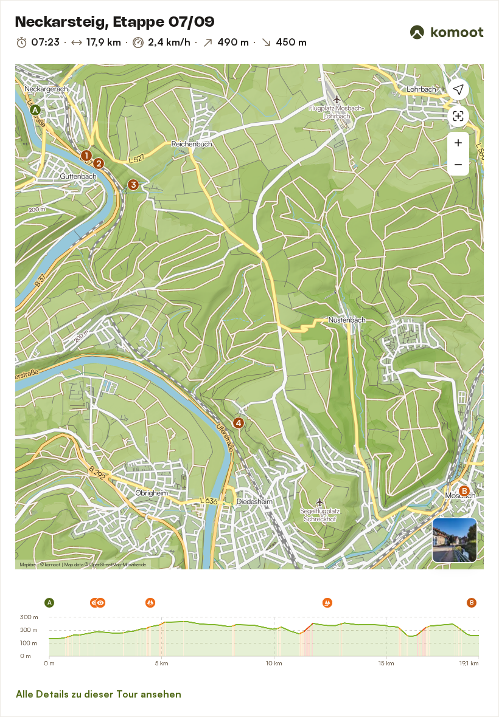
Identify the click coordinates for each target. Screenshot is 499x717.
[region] (249, 316)
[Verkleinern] (458, 165)
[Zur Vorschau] (454, 540)
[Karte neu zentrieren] (458, 116)
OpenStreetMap (105, 564)
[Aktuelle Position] (458, 89)
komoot (52, 564)
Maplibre (28, 564)
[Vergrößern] (458, 143)
